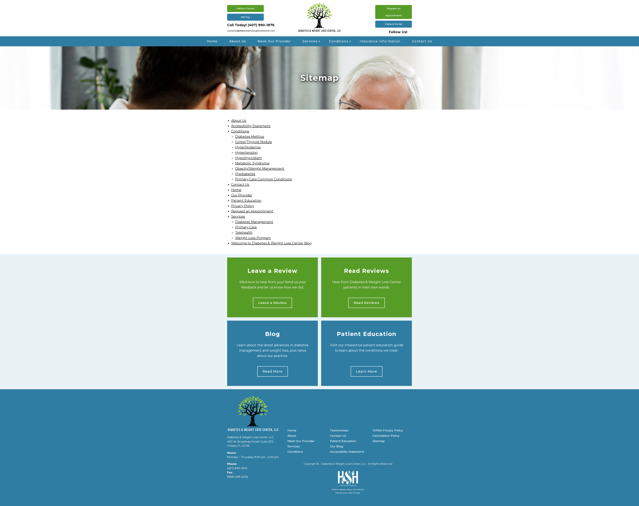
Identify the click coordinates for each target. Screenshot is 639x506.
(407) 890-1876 (261, 25)
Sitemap (379, 441)
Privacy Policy (242, 206)
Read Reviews (366, 270)
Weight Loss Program (253, 238)
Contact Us (422, 41)
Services (310, 41)
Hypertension (246, 153)
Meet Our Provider (274, 41)
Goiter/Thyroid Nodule (253, 142)
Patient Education (246, 201)
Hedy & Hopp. (354, 493)
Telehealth (243, 233)
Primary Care (246, 227)
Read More (273, 371)
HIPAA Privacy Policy (388, 430)
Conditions (338, 41)
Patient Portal (393, 24)
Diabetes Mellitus (249, 137)
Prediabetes (245, 174)
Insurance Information (380, 41)
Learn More (366, 371)
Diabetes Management (254, 222)
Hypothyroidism (248, 158)
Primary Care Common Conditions (263, 179)
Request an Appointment (393, 12)
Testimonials (339, 430)
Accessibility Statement (251, 126)
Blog (272, 334)
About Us (237, 41)
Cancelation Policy (386, 435)
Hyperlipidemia (248, 147)
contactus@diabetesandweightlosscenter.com (251, 30)
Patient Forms (245, 8)
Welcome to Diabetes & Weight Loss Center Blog (271, 243)
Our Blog (336, 446)
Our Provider (241, 195)
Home (212, 41)
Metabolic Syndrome (252, 163)
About (291, 435)
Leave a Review (272, 270)
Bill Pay (245, 17)
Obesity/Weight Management (259, 169)
